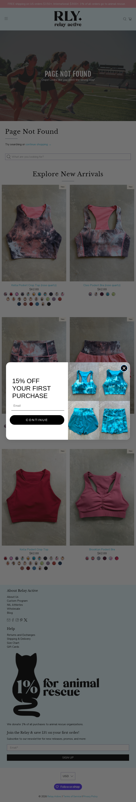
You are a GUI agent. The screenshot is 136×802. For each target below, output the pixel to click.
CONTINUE (37, 420)
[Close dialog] (124, 368)
